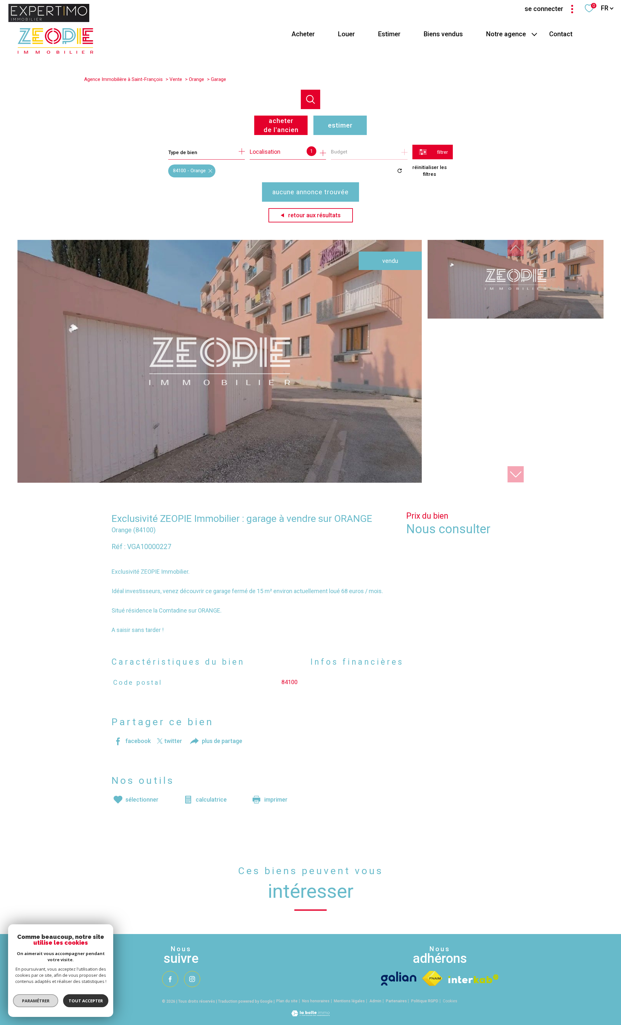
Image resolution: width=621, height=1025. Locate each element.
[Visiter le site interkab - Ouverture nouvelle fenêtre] (473, 978)
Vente (175, 79)
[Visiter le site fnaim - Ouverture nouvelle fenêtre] (432, 978)
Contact (560, 34)
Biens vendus (443, 34)
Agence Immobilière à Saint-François (123, 79)
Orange (196, 79)
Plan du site (287, 1001)
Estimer (389, 34)
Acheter (303, 34)
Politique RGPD (424, 1001)
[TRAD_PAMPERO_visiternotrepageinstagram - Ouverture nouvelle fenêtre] (192, 979)
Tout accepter (86, 1001)
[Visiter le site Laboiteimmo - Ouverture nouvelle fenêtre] (310, 1014)
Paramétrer (35, 1001)
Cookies (450, 1001)
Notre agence (506, 34)
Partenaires (396, 1001)
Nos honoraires (316, 1001)
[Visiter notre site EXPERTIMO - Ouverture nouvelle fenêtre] (48, 12)
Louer (346, 34)
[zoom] (219, 480)
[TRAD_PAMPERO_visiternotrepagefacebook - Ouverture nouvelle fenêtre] (170, 979)
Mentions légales (349, 1001)
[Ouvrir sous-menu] (534, 34)
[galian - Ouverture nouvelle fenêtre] (398, 979)
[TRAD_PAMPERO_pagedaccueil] (55, 51)
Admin (375, 1001)
